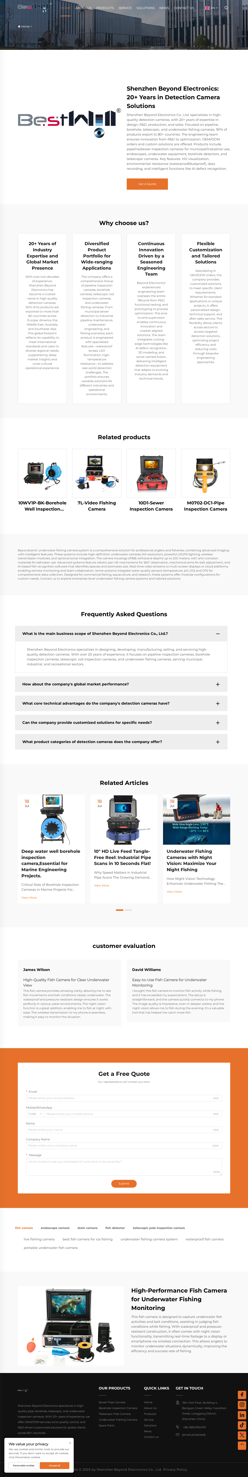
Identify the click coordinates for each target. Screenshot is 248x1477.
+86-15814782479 (194, 1427)
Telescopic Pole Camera (115, 1414)
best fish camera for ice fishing (88, 1239)
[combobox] (35, 1114)
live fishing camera (39, 1239)
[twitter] (242, 1435)
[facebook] (242, 1395)
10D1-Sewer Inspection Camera (151, 506)
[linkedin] (242, 1415)
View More (29, 897)
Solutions (146, 8)
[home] (35, 7)
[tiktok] (242, 1425)
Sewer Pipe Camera (112, 1402)
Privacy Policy (175, 1469)
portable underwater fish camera (51, 1248)
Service (125, 8)
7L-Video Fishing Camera (97, 506)
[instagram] (242, 1405)
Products (105, 8)
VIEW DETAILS (42, 473)
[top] (242, 1445)
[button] (119, 910)
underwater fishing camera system (149, 1239)
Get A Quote (147, 184)
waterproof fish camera (205, 1239)
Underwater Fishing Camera (118, 1419)
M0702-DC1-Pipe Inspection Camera (205, 506)
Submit (124, 1183)
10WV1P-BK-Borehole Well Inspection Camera (42, 506)
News (164, 8)
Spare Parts (106, 1425)
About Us (83, 8)
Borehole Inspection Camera (118, 1408)
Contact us (184, 8)
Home (66, 8)
